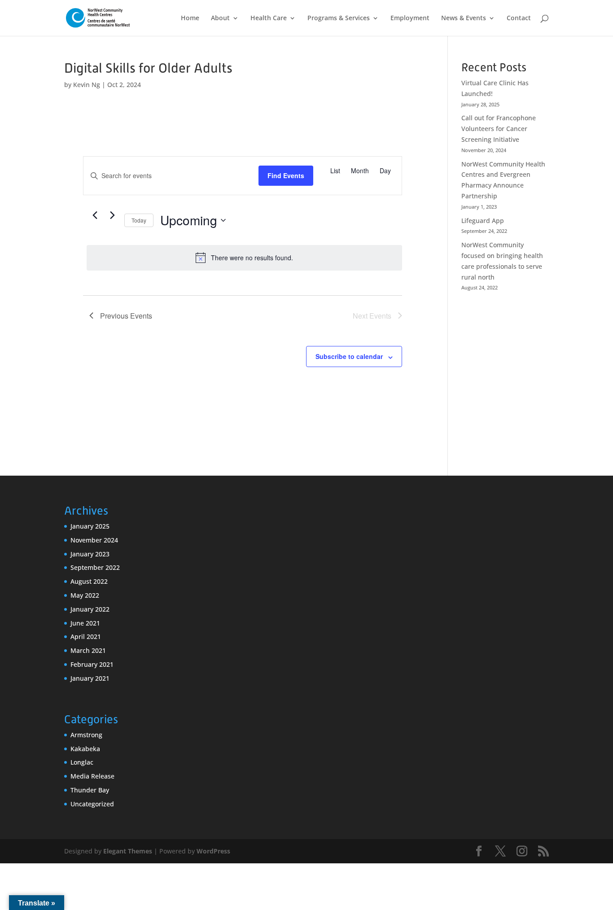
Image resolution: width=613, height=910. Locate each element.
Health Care (268, 18)
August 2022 (89, 581)
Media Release (92, 776)
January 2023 (89, 554)
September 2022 (95, 567)
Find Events (285, 175)
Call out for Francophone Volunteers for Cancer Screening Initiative (498, 129)
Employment (409, 18)
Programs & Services (338, 18)
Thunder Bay (89, 790)
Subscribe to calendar (349, 356)
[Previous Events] (94, 215)
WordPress (213, 851)
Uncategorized (92, 804)
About (220, 18)
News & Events (463, 18)
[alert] (244, 257)
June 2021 (85, 623)
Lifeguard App (482, 220)
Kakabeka (85, 748)
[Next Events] (112, 215)
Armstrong (86, 735)
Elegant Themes (127, 851)
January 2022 (89, 609)
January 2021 (89, 678)
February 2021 (92, 664)
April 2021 (85, 636)
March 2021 (88, 650)
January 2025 (89, 526)
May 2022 (84, 595)
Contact (519, 18)
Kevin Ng (86, 84)
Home (190, 18)
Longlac (81, 762)
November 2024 (94, 540)
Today (138, 220)
